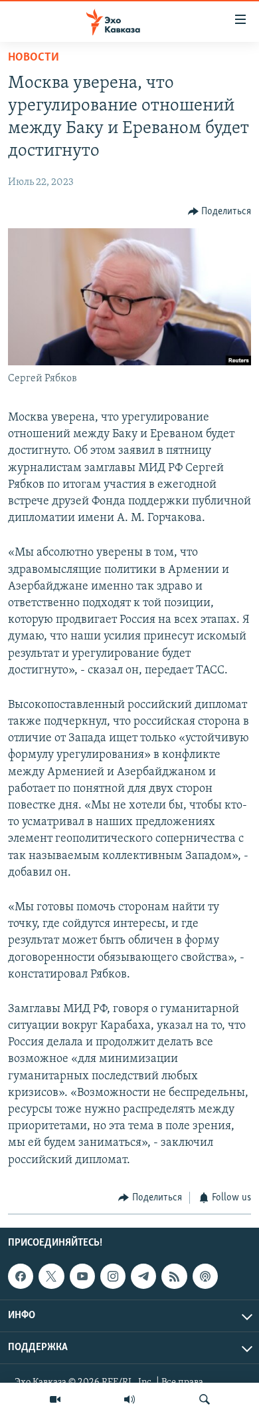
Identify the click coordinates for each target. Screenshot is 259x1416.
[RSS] (174, 1276)
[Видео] (55, 1399)
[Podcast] (205, 1276)
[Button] (220, 211)
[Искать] (204, 1399)
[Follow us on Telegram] (143, 1276)
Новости (33, 58)
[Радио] (129, 1399)
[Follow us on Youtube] (82, 1276)
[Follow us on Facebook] (20, 1276)
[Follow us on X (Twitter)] (51, 1276)
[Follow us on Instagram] (113, 1276)
